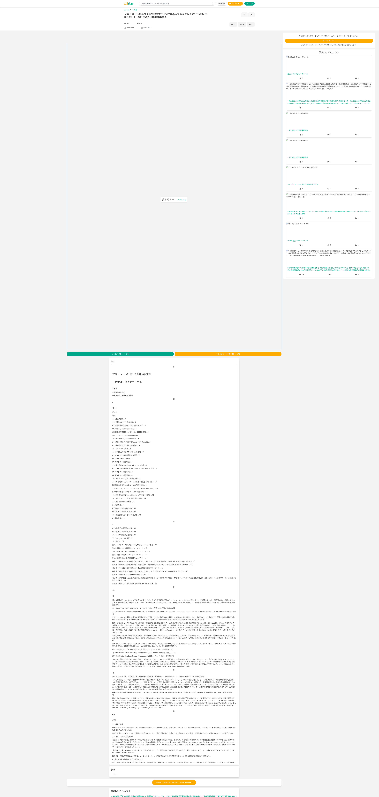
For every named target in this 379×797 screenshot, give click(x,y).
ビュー (115, 774)
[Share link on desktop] (244, 14)
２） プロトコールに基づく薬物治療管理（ (303, 184)
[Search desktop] (212, 3)
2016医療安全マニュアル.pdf (298, 241)
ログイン (249, 3)
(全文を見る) (182, 200)
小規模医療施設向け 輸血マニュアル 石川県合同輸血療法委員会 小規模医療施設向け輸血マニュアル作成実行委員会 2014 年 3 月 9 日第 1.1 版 (329, 212)
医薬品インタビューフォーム (298, 74)
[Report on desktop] (251, 14)
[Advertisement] (35, 62)
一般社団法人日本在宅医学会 (298, 130)
